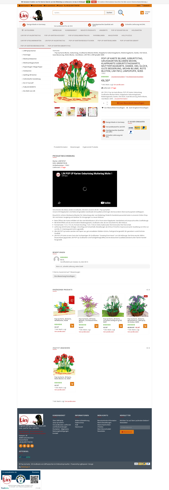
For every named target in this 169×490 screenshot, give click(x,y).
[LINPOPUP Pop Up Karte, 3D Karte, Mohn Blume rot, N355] (64, 364)
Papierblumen (99, 35)
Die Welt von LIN (29, 91)
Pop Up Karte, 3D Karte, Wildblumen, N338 (63, 319)
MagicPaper (113, 35)
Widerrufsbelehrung (82, 420)
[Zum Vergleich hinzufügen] (73, 317)
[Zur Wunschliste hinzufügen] (69, 317)
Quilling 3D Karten (30, 75)
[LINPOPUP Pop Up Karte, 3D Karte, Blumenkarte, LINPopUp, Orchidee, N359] (137, 306)
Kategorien (29, 30)
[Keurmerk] (121, 13)
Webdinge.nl (25, 467)
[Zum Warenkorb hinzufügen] (72, 326)
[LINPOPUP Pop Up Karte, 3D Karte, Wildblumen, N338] (64, 306)
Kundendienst (71, 30)
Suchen (109, 12)
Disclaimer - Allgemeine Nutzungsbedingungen (61, 430)
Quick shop (59, 317)
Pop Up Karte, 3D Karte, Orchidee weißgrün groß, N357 (112, 320)
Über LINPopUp (58, 420)
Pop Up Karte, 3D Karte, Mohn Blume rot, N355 (63, 378)
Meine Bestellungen (104, 423)
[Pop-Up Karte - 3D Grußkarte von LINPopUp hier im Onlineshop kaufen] (31, 15)
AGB (76, 425)
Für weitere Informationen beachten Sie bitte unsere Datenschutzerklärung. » (123, 2)
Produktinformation (61, 147)
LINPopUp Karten (29, 51)
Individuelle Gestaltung (32, 79)
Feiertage (26, 55)
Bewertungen (75, 147)
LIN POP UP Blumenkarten (31, 41)
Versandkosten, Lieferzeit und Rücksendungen (62, 426)
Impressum (57, 30)
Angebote (103, 30)
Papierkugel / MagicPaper (32, 67)
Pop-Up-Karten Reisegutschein (81, 41)
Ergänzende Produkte (90, 147)
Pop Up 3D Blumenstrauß (78, 35)
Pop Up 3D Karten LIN (119, 30)
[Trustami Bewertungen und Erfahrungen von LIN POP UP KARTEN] (24, 457)
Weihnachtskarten (30, 59)
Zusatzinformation (121, 99)
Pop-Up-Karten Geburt (129, 41)
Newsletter (101, 431)
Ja (88, 2)
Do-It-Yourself (28, 83)
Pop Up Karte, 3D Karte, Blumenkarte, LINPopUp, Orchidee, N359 (137, 320)
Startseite (56, 51)
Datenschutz (79, 423)
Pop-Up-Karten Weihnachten (32, 46)
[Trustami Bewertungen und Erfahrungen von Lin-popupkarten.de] (20, 479)
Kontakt (55, 433)
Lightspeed (83, 464)
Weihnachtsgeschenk (31, 63)
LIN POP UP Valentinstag (31, 35)
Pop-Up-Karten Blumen (107, 41)
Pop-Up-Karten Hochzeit (54, 35)
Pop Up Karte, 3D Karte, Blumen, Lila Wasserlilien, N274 (88, 320)
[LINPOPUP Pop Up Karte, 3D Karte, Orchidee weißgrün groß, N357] (113, 306)
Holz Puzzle (127, 35)
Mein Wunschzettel (104, 429)
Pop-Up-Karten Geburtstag (59, 46)
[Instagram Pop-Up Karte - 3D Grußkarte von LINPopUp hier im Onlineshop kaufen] (32, 446)
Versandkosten (118, 85)
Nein (93, 2)
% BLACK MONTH (29, 87)
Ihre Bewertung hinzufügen (134, 76)
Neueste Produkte (88, 30)
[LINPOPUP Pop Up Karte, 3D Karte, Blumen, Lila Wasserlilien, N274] (89, 306)
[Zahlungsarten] (131, 128)
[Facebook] (20, 446)
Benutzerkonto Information (106, 420)
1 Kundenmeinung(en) (118, 76)
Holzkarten (137, 30)
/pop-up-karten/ (58, 423)
